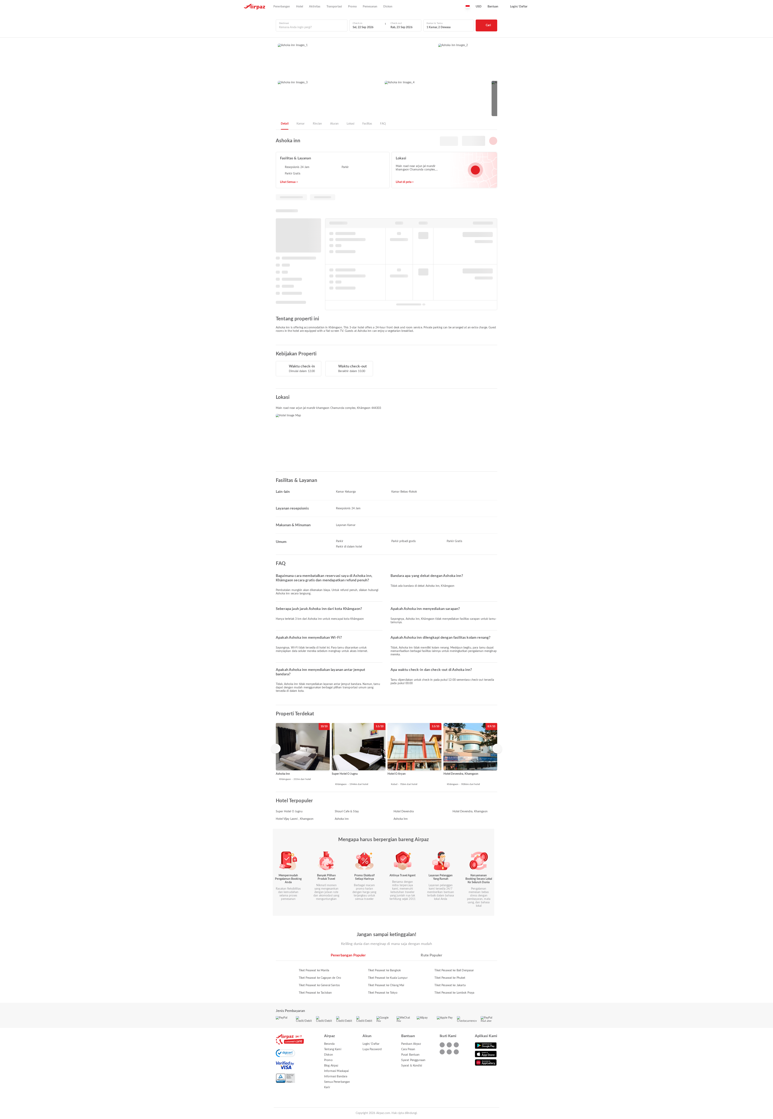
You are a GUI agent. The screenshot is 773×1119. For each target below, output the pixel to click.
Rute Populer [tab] (431, 955)
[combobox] (311, 27)
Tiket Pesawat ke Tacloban (315, 992)
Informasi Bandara (335, 1076)
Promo (328, 1060)
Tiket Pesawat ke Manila (314, 970)
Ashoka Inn (401, 819)
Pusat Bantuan (410, 1054)
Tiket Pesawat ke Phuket (449, 978)
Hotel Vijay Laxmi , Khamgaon (294, 819)
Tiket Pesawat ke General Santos (319, 985)
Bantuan (493, 6)
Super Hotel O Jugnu (289, 811)
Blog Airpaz (331, 1065)
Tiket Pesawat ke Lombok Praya (454, 992)
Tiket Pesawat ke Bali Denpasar (454, 970)
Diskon (328, 1054)
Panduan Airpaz (411, 1044)
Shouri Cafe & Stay (347, 811)
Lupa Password (372, 1049)
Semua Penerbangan (337, 1082)
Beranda (329, 1044)
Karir (327, 1087)
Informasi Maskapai (336, 1071)
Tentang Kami (332, 1049)
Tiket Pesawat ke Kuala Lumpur (388, 978)
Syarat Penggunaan (413, 1060)
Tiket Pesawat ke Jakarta (449, 985)
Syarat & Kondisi (411, 1065)
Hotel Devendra (404, 811)
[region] (386, 754)
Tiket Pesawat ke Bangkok (384, 970)
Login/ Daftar (371, 1044)
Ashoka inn (342, 819)
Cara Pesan (408, 1049)
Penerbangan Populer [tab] (348, 955)
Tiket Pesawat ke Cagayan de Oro (320, 978)
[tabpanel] (386, 978)
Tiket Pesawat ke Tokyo (382, 992)
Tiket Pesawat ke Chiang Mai (386, 985)
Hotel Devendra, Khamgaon (470, 811)
